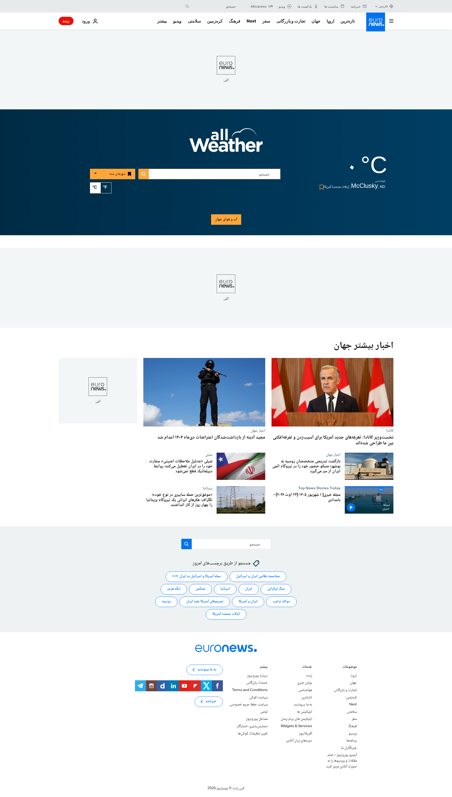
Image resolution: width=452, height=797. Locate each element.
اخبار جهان (258, 431)
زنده (66, 21)
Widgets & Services (296, 726)
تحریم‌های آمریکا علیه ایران (204, 602)
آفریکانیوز (305, 734)
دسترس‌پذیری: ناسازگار (252, 726)
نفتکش (200, 589)
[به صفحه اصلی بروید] (375, 22)
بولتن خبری (304, 683)
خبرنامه (211, 702)
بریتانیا (207, 488)
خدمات (307, 667)
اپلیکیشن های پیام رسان (296, 719)
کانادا (389, 431)
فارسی (383, 6)
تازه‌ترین (348, 21)
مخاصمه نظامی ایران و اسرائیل (258, 577)
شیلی (208, 455)
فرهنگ (234, 21)
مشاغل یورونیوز (257, 719)
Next (251, 21)
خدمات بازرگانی (257, 683)
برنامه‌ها (351, 741)
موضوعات (350, 667)
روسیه (166, 602)
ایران (248, 589)
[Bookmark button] (321, 187)
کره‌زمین (215, 21)
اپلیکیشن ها (304, 712)
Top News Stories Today (319, 488)
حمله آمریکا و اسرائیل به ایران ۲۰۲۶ (196, 577)
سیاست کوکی (258, 697)
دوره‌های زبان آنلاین (299, 741)
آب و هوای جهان (226, 219)
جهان (316, 21)
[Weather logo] (226, 144)
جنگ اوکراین (276, 589)
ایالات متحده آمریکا (226, 614)
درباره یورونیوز (257, 676)
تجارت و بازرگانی (290, 21)
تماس (264, 712)
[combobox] (213, 6)
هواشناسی (305, 690)
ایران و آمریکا (248, 602)
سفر (266, 21)
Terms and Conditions (250, 690)
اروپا (330, 21)
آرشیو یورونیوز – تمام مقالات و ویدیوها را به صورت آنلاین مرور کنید (341, 761)
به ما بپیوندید (303, 704)
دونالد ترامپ (281, 602)
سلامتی (194, 21)
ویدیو (177, 21)
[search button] (187, 6)
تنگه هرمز (173, 589)
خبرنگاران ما (349, 748)
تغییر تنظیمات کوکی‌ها (253, 734)
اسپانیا (225, 589)
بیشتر (264, 667)
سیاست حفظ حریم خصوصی (248, 704)
